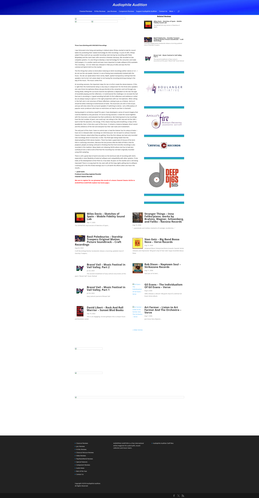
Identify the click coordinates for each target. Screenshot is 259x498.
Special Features (81, 462)
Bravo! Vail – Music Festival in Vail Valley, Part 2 (168, 56)
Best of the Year (81, 471)
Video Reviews (81, 456)
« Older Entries (138, 330)
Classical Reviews (86, 11)
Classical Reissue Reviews (85, 452)
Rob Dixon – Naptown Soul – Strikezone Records (162, 265)
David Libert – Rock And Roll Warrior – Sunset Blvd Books (105, 309)
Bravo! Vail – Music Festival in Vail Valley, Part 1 (106, 288)
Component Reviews (126, 11)
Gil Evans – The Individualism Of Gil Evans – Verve (163, 286)
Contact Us (163, 11)
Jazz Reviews (112, 11)
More (171, 11)
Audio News (80, 468)
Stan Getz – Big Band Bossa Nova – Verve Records (161, 240)
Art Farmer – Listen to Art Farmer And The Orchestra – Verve (162, 309)
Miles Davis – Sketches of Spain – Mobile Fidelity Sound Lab (168, 22)
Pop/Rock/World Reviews (84, 459)
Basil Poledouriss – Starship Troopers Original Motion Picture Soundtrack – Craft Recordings (168, 39)
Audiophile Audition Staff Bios (163, 443)
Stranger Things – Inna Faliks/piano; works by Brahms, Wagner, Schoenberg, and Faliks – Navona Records (164, 217)
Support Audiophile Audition (146, 11)
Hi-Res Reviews (99, 11)
